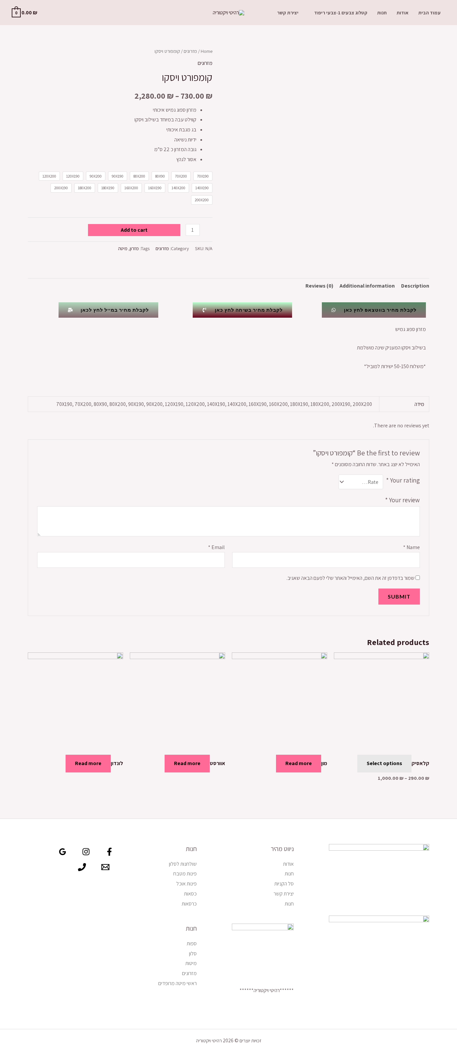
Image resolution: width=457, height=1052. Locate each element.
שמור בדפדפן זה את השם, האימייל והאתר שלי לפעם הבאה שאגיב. (350, 578)
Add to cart (134, 229)
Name (411, 547)
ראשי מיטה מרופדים (177, 983)
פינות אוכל (186, 883)
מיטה (122, 248)
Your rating (403, 480)
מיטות (191, 963)
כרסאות (189, 903)
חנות (382, 12)
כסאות (190, 893)
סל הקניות (284, 883)
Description (415, 285)
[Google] (62, 851)
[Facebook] (109, 851)
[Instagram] (86, 851)
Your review (402, 500)
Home (206, 51)
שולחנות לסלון (183, 863)
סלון (193, 953)
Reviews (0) (319, 285)
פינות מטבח (185, 873)
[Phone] (82, 867)
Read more (298, 763)
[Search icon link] (52, 12)
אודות (402, 12)
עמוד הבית (429, 12)
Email (216, 547)
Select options (384, 763)
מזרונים (190, 51)
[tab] (415, 286)
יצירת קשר (287, 12)
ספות (192, 943)
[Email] (105, 867)
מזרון (134, 248)
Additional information (367, 285)
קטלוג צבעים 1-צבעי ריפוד (340, 12)
